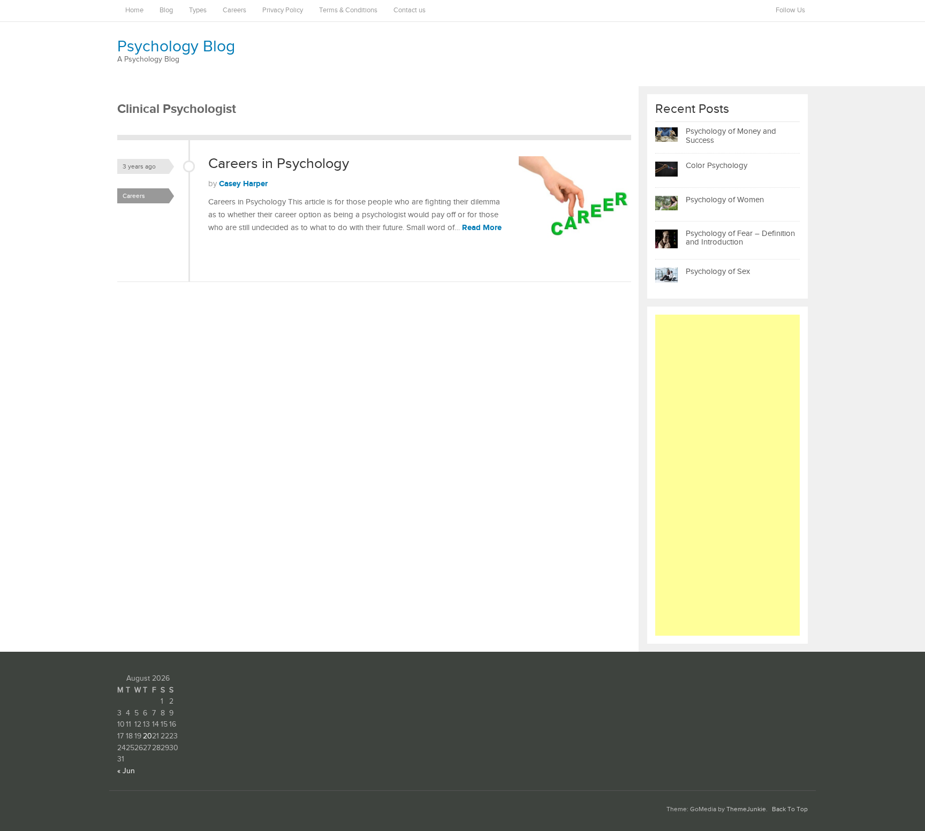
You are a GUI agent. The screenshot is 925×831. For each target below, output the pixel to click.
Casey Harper (243, 184)
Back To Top (790, 809)
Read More (482, 228)
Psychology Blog (176, 46)
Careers (234, 10)
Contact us (409, 10)
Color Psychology (716, 165)
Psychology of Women (725, 199)
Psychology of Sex (718, 271)
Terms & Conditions (348, 10)
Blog (166, 10)
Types (198, 10)
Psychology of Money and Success (731, 136)
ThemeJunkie (746, 809)
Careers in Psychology (278, 163)
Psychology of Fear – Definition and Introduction (740, 238)
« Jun (126, 771)
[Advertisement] (727, 475)
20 (147, 736)
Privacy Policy (282, 10)
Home (134, 10)
